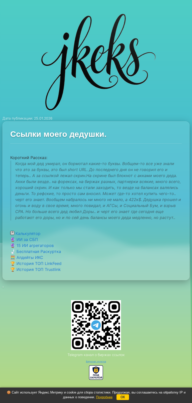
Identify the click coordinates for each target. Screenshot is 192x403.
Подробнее (104, 397)
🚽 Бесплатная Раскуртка (35, 251)
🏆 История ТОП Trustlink (35, 269)
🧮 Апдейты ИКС (26, 257)
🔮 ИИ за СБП (24, 239)
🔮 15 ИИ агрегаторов (32, 245)
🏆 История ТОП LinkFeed (36, 263)
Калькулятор (27, 233)
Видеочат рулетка (96, 361)
